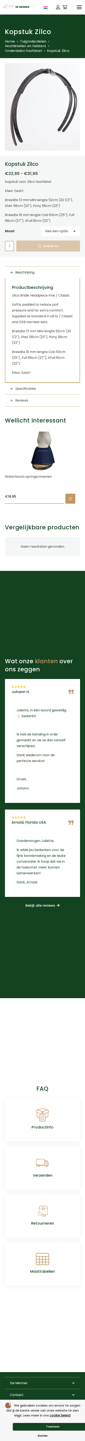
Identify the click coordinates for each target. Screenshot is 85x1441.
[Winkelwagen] (65, 7)
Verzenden (42, 1175)
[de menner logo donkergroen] (16, 7)
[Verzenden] (42, 1163)
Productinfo (42, 1127)
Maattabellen (42, 1271)
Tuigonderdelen (33, 41)
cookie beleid (60, 1415)
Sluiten (43, 1435)
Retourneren (42, 1223)
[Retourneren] (42, 1211)
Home (10, 41)
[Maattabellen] (42, 1259)
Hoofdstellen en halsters (25, 46)
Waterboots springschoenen (28, 476)
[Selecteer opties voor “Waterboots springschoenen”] (70, 499)
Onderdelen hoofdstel (23, 50)
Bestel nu (51, 246)
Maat (10, 231)
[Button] (57, 7)
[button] (79, 7)
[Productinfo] (42, 1114)
